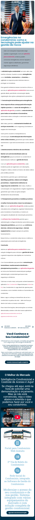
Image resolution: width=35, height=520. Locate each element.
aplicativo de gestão (7, 110)
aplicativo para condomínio (17, 90)
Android (29, 284)
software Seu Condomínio (10, 219)
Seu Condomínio (12, 284)
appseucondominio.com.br (9, 316)
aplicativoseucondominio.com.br (11, 313)
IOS (2, 287)
